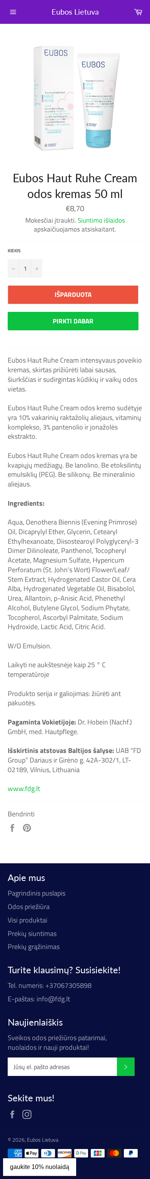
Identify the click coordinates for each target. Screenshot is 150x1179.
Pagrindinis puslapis (36, 893)
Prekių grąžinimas (34, 946)
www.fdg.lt (24, 788)
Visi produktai (27, 920)
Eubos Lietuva (75, 11)
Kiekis (14, 251)
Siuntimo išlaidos (101, 220)
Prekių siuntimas (32, 933)
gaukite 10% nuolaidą (39, 1167)
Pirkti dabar (73, 321)
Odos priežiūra (29, 906)
